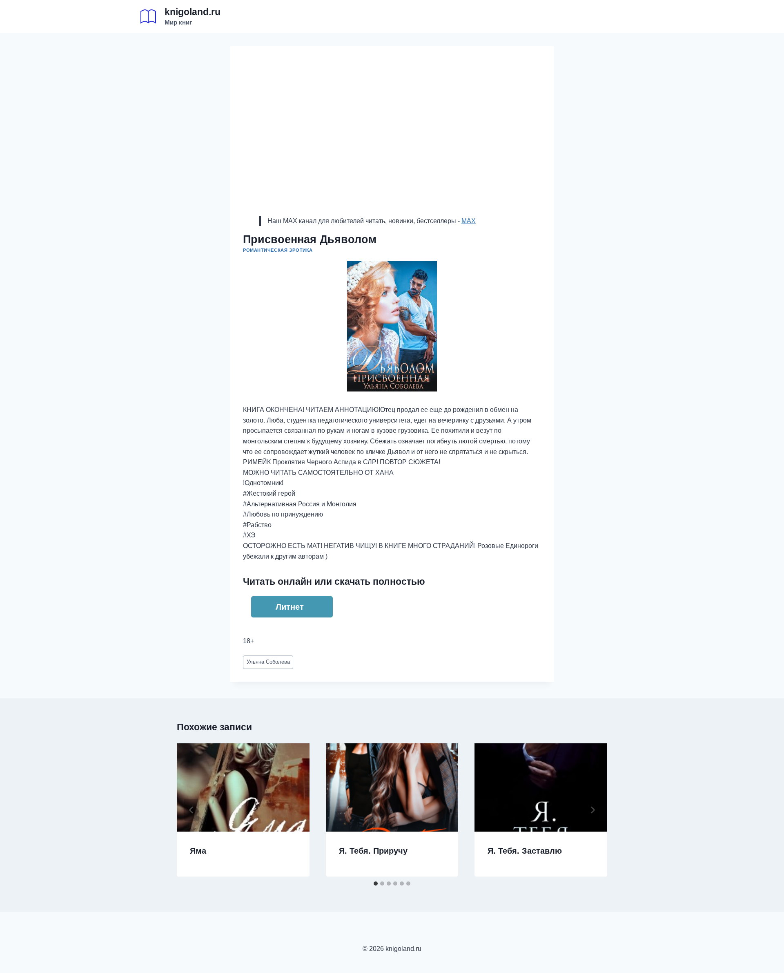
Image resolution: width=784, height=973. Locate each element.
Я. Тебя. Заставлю (525, 850)
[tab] (376, 883)
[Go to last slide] (191, 810)
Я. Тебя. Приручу (373, 850)
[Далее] (592, 810)
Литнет (290, 606)
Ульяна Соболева (268, 662)
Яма (198, 850)
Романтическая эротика (278, 250)
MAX (468, 220)
